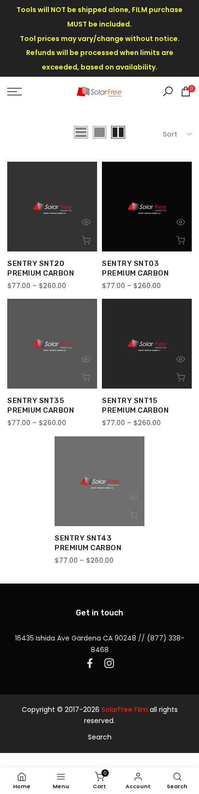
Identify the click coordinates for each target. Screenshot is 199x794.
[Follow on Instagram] (109, 663)
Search (100, 737)
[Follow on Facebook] (90, 663)
